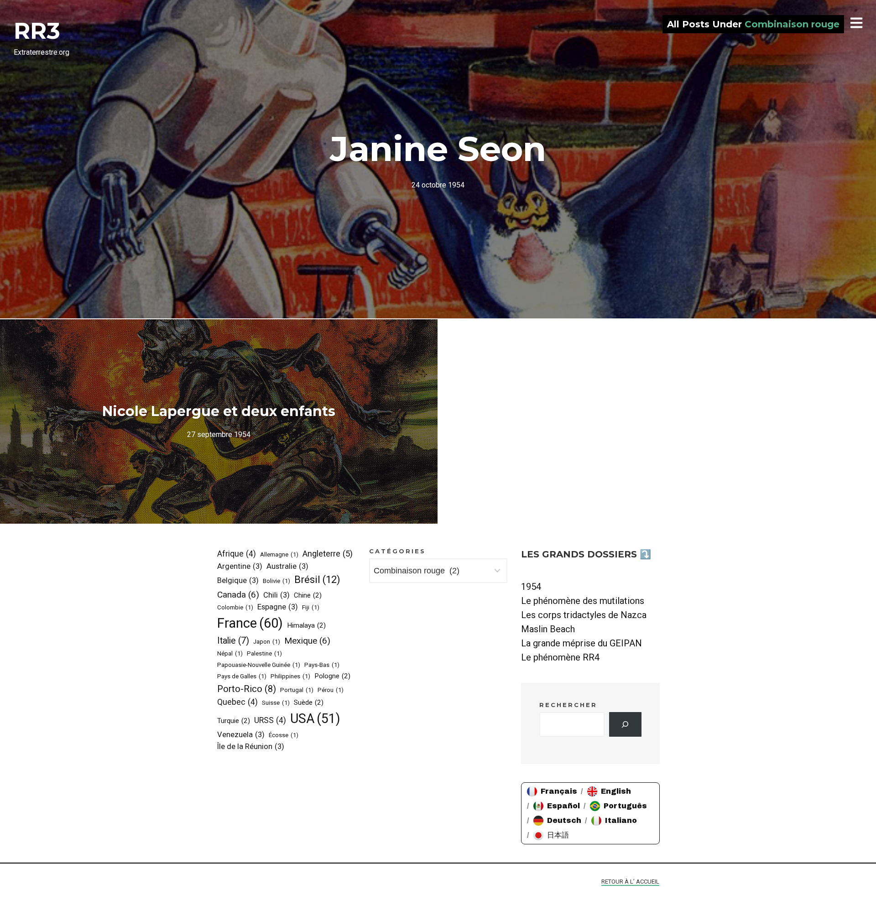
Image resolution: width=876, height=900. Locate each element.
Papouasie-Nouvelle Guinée (258, 664)
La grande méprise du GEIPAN (581, 643)
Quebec (237, 702)
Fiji (310, 607)
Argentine (239, 566)
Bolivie (276, 580)
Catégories (397, 551)
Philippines (290, 676)
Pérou (331, 690)
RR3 (37, 31)
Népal (230, 653)
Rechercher (568, 704)
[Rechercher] (625, 724)
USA (315, 718)
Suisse (276, 702)
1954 (531, 586)
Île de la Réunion (250, 746)
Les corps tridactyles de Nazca (584, 614)
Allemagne (279, 554)
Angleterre (327, 554)
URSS (270, 720)
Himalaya (306, 625)
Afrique (236, 553)
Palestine (264, 653)
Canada (238, 594)
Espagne (277, 607)
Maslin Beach (548, 629)
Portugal (296, 690)
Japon (266, 641)
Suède (308, 702)
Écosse (283, 735)
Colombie (235, 607)
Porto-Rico (246, 688)
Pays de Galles (241, 676)
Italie (233, 640)
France (250, 623)
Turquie (233, 721)
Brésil (317, 579)
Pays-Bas (321, 664)
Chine (308, 595)
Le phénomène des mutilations (582, 600)
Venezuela (241, 734)
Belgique (238, 580)
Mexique (307, 640)
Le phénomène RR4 (560, 657)
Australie (287, 566)
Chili (276, 595)
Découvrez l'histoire (438, 159)
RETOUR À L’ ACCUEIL (630, 881)
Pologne (332, 676)
